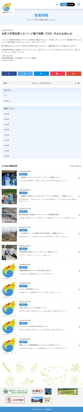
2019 (6, 151)
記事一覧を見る (75, 166)
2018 (6, 156)
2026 (6, 114)
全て (5, 95)
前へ (7, 83)
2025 (6, 119)
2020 (6, 145)
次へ (75, 83)
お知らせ (35, 83)
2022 (6, 135)
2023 (6, 130)
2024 (6, 124)
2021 (6, 140)
